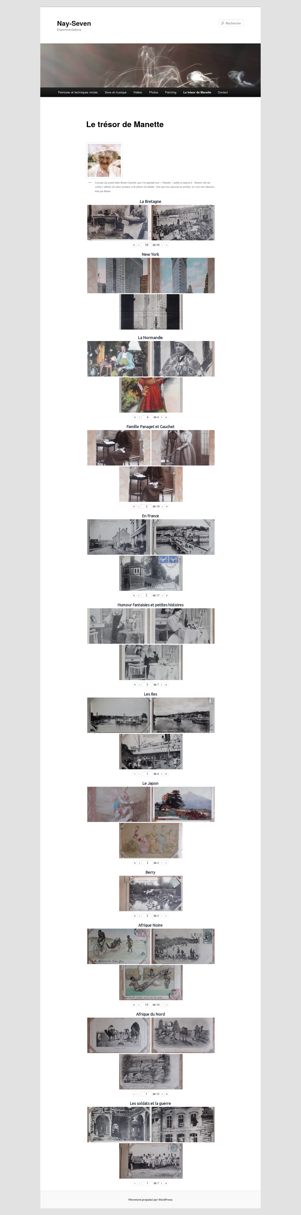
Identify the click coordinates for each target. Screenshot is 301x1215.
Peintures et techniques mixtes (78, 92)
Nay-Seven (74, 23)
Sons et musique (115, 92)
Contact (223, 92)
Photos (153, 92)
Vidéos (137, 92)
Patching (170, 92)
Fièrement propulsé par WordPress (150, 1200)
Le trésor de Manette (197, 92)
